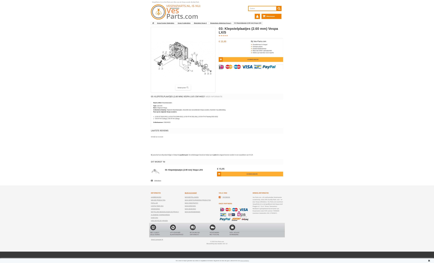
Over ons (154, 218)
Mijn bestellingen (192, 197)
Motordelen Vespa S (200, 23)
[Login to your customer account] (257, 16)
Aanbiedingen (156, 197)
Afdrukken (157, 180)
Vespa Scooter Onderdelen (165, 23)
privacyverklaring (244, 260)
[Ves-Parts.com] (177, 12)
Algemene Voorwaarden (160, 215)
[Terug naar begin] (153, 23)
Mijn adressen (190, 206)
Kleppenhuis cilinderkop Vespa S (220, 23)
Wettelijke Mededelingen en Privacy (165, 212)
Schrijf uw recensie (157, 137)
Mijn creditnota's (191, 203)
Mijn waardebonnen (192, 212)
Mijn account (191, 193)
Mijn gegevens (190, 209)
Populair (154, 203)
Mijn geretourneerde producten (198, 200)
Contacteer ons (157, 206)
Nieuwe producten (158, 200)
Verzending (155, 209)
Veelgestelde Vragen (159, 221)
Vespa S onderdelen (184, 23)
